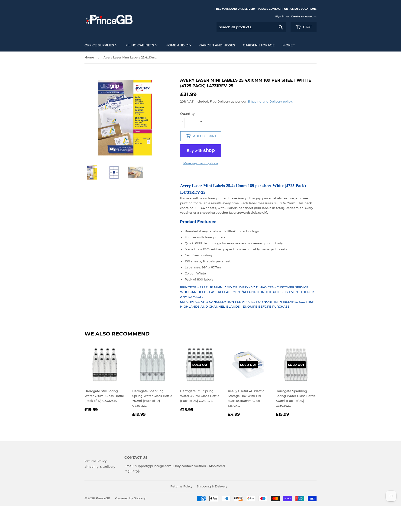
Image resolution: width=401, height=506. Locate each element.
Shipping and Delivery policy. (270, 101)
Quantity (187, 114)
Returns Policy (95, 461)
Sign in (280, 16)
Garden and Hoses (217, 45)
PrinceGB (103, 498)
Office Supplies (99, 45)
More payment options (200, 163)
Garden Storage (259, 45)
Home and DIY (178, 45)
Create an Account (304, 16)
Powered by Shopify (130, 498)
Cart (307, 27)
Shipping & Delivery (99, 466)
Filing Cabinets (140, 45)
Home (89, 57)
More (287, 45)
